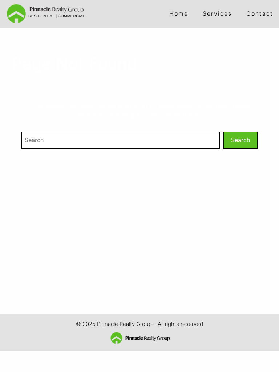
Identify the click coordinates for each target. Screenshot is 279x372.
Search (240, 139)
